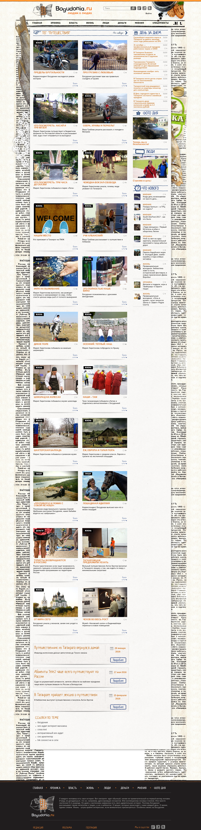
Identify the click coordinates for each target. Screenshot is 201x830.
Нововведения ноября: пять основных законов (146, 72)
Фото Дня (150, 113)
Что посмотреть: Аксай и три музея (50, 127)
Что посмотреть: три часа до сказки (50, 183)
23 (125, 503)
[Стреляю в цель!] (150, 167)
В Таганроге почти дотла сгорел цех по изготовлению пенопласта (148, 80)
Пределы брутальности (49, 72)
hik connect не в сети (47, 740)
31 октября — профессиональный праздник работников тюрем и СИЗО (147, 47)
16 (76, 289)
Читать (75, 83)
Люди (105, 23)
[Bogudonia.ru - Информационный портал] (62, 11)
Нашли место (42, 236)
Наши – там (90, 397)
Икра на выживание (47, 289)
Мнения (139, 23)
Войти (149, 13)
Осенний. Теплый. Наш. (97, 344)
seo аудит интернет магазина (52, 726)
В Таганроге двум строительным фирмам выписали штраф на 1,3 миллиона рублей (144, 104)
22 (76, 235)
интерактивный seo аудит (50, 733)
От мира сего (42, 619)
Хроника (55, 23)
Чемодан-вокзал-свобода (99, 182)
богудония (42, 722)
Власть (73, 23)
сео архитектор (45, 736)
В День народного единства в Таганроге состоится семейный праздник (147, 96)
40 (76, 182)
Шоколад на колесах (47, 397)
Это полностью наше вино (97, 290)
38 (125, 344)
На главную (118, 33)
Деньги (122, 23)
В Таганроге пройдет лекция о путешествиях (65, 694)
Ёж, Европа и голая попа (99, 450)
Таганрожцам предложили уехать (95, 561)
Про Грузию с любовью (98, 72)
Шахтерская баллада (48, 450)
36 (125, 450)
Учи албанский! (93, 236)
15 (125, 126)
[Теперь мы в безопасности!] (150, 128)
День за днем (150, 32)
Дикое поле (41, 344)
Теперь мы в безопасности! (141, 143)
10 (76, 126)
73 (125, 182)
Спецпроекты (161, 23)
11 (125, 289)
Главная (37, 23)
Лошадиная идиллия (96, 503)
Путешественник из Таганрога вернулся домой (66, 647)
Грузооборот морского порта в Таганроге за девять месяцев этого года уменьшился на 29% (147, 39)
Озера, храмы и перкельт (99, 126)
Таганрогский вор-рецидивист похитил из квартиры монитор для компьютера (147, 88)
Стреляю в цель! (142, 181)
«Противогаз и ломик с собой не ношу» (48, 504)
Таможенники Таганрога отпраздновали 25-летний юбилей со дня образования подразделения (146, 65)
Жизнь (90, 23)
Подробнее (118, 660)
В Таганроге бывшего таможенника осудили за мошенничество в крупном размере (146, 55)
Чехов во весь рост (95, 619)
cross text (42, 729)
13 (76, 72)
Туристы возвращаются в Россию (50, 561)
